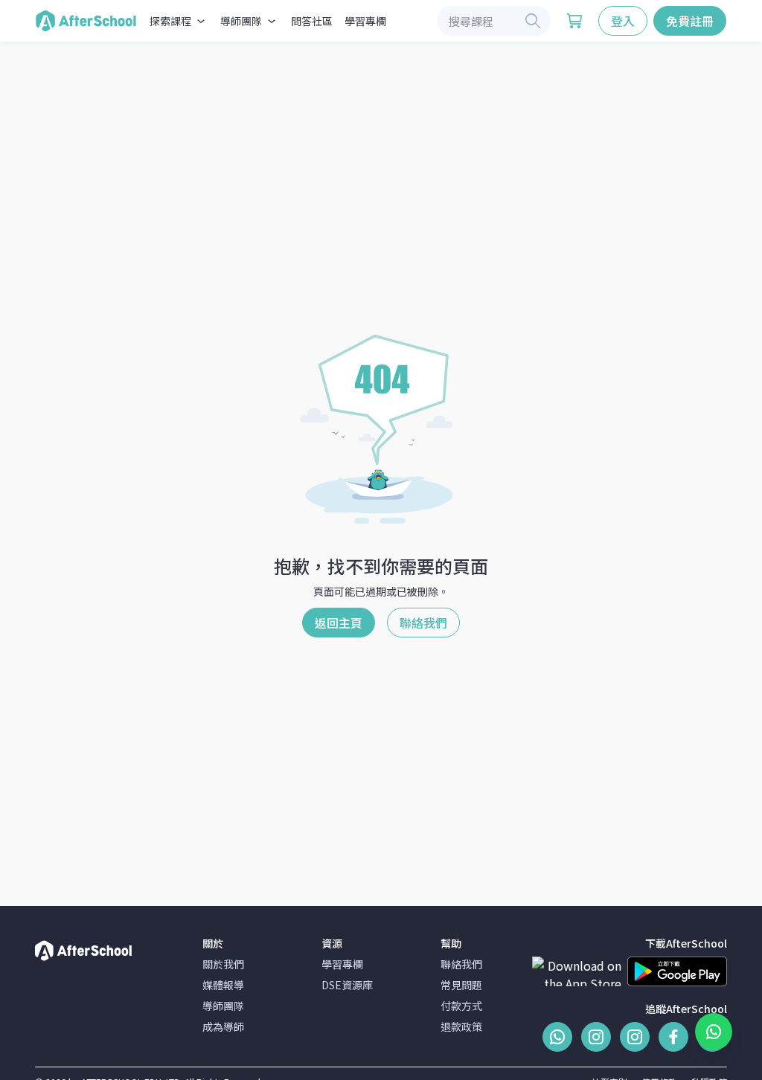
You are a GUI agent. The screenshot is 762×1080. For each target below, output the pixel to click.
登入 (623, 21)
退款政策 (461, 1026)
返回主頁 (338, 622)
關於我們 (223, 964)
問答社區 (312, 20)
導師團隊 (223, 1005)
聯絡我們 (423, 622)
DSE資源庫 (347, 984)
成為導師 (223, 1026)
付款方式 (461, 1005)
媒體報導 (223, 984)
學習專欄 (365, 20)
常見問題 (461, 984)
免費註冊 (690, 21)
